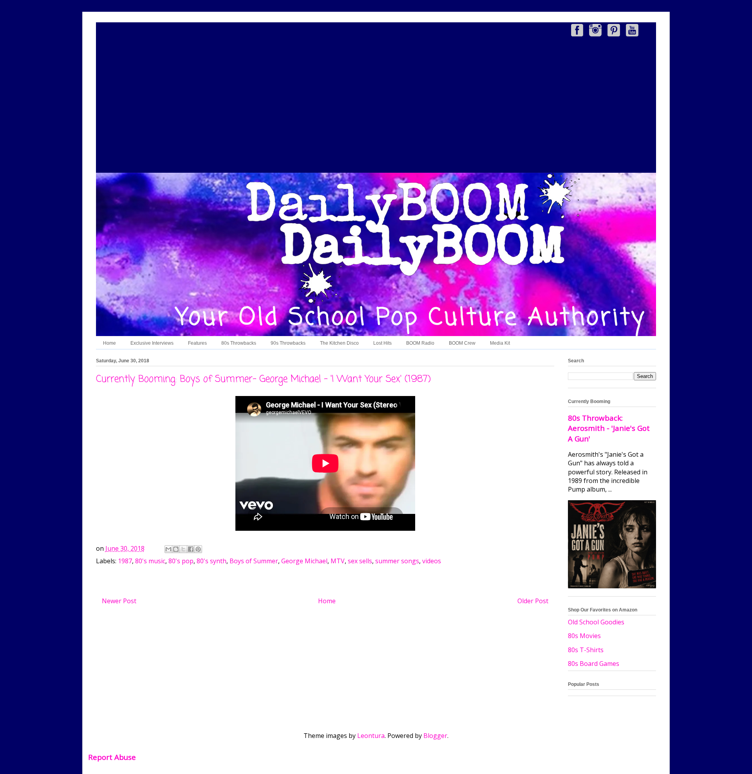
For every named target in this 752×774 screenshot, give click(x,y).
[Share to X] (183, 549)
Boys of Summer (254, 561)
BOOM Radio (420, 343)
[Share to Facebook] (191, 549)
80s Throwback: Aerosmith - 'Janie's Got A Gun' (609, 428)
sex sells (360, 561)
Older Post (532, 601)
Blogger (435, 735)
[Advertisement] (376, 106)
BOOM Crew (462, 343)
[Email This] (168, 549)
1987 (125, 561)
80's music (150, 561)
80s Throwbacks (238, 343)
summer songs (397, 561)
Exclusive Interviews (152, 343)
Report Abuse (112, 757)
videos (431, 561)
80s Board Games (593, 663)
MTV (338, 561)
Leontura (371, 735)
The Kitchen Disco (339, 343)
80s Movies (584, 635)
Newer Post (119, 601)
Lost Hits (382, 343)
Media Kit (500, 343)
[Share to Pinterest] (198, 549)
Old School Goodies (596, 622)
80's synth (211, 561)
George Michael (304, 561)
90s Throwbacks (288, 343)
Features (197, 343)
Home (109, 343)
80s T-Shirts (586, 650)
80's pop (180, 561)
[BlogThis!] (176, 549)
